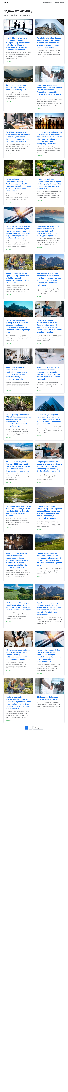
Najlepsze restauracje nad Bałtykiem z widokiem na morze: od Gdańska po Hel (16, 87)
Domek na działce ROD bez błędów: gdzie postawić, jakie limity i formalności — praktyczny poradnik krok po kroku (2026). (17, 278)
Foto (5, 2)
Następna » (38, 728)
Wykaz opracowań (47, 2)
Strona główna (60, 2)
